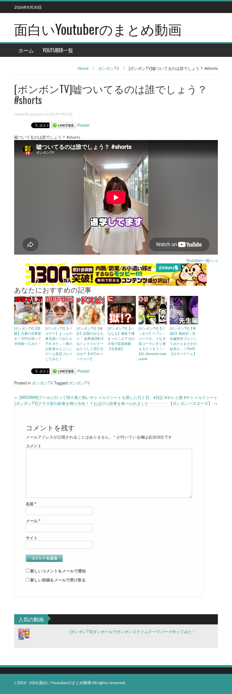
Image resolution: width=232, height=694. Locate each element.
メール (33, 520)
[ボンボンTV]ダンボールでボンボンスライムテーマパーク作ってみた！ (133, 631)
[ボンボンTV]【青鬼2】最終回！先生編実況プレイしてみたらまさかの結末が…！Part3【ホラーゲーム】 (183, 341)
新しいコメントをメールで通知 (58, 570)
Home (83, 68)
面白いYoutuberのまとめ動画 (98, 29)
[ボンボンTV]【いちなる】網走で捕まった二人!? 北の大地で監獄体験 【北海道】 (121, 338)
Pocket (83, 125)
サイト (32, 537)
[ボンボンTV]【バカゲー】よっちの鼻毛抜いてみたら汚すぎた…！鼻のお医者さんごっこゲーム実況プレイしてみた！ (58, 343)
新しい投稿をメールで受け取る (58, 579)
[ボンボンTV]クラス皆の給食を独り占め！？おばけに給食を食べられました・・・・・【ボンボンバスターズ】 (116, 403)
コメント (34, 445)
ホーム (26, 50)
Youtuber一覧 (58, 50)
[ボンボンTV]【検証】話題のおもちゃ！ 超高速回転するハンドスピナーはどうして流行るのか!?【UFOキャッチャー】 (90, 343)
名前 (31, 503)
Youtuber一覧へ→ (202, 260)
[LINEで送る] (63, 125)
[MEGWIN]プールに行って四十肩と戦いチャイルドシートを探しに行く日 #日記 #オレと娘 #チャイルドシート (116, 397)
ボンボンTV (108, 68)
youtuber (36, 114)
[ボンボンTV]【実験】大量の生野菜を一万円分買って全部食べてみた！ (27, 336)
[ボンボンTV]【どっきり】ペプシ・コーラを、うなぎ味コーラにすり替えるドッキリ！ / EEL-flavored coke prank (153, 343)
